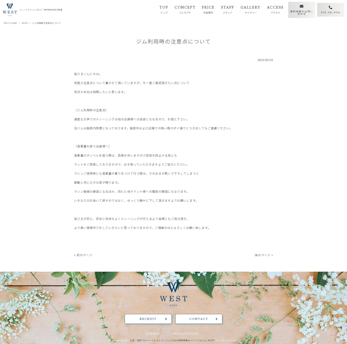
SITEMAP (153, 334)
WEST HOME (10, 22)
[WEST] (10, 9)
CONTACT (198, 319)
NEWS (25, 22)
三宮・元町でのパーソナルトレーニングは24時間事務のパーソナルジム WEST (172, 340)
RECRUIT (148, 319)
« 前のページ (83, 255)
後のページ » (264, 255)
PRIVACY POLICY (186, 334)
